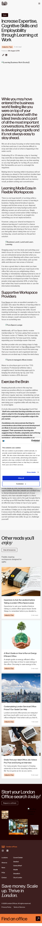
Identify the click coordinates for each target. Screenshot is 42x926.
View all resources (9, 550)
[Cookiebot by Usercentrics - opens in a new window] (31, 441)
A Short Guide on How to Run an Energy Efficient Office (20, 654)
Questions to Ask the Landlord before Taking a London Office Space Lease (19, 601)
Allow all (21, 478)
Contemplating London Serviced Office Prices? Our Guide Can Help (20, 707)
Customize (20, 484)
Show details (31, 472)
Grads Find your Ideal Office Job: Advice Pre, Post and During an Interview (20, 761)
